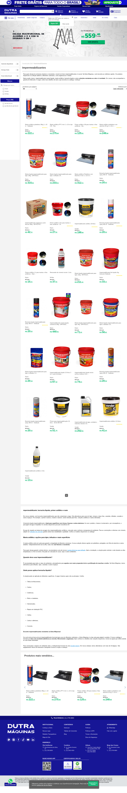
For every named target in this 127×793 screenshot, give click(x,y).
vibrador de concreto (36, 532)
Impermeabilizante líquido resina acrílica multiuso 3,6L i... (84, 373)
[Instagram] (13, 740)
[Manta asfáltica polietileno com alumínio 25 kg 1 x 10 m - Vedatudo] (111, 119)
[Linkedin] (33, 740)
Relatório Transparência (49, 734)
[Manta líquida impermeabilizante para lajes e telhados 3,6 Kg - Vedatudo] (111, 317)
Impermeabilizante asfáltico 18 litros (85, 223)
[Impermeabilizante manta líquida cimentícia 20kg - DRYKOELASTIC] (61, 317)
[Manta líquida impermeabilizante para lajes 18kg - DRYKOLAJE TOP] (36, 168)
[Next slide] (123, 36)
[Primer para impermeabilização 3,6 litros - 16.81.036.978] (61, 417)
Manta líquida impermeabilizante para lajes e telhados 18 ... (60, 174)
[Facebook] (18, 740)
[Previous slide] (3, 36)
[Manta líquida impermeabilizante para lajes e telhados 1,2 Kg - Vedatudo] (36, 367)
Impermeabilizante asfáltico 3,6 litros (110, 421)
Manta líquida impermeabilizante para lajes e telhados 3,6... (110, 323)
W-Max (52, 277)
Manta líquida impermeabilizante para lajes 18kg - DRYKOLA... (36, 174)
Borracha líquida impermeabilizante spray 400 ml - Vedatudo (110, 174)
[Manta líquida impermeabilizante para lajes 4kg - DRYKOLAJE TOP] (86, 317)
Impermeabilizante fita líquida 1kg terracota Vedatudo (109, 273)
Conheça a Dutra (47, 728)
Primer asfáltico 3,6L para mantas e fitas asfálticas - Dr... (60, 223)
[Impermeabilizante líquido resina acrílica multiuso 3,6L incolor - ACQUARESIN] (86, 367)
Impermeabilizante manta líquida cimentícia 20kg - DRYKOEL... (59, 323)
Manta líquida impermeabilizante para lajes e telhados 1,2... (36, 372)
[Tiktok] (23, 740)
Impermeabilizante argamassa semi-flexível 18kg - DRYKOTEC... (35, 223)
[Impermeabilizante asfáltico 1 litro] (36, 467)
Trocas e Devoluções (91, 734)
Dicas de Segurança (91, 737)
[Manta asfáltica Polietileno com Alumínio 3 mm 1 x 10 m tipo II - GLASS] (86, 168)
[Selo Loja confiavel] (68, 765)
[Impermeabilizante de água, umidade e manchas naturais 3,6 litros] (86, 416)
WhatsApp (112, 728)
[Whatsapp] (8, 740)
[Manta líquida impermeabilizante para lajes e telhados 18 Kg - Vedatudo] (61, 168)
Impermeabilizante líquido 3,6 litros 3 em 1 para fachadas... (60, 373)
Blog (65, 734)
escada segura (75, 646)
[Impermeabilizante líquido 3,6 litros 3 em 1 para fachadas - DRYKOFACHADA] (61, 367)
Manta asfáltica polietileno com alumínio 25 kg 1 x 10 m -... (108, 125)
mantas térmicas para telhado (76, 550)
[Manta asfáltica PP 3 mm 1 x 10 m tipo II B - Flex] (61, 119)
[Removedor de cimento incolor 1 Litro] (61, 268)
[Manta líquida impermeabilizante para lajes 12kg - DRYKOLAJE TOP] (86, 267)
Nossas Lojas (46, 731)
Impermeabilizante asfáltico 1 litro (34, 471)
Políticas (87, 728)
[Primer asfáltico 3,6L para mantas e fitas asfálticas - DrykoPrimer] (61, 219)
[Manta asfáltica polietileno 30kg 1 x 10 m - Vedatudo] (36, 119)
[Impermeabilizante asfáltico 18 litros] (86, 218)
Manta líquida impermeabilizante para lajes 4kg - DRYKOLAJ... (85, 323)
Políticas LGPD (89, 731)
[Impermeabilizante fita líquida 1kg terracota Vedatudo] (111, 268)
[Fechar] (16, 782)
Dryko (26, 129)
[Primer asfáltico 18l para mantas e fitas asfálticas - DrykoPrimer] (86, 119)
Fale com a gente (112, 731)
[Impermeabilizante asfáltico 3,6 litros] (111, 417)
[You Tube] (28, 740)
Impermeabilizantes (40, 63)
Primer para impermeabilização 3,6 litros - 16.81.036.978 (60, 422)
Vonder (77, 229)
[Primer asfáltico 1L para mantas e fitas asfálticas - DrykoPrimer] (36, 268)
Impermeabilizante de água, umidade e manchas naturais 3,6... (86, 422)
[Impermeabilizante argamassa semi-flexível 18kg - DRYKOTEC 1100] (36, 219)
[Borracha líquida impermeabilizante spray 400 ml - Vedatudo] (111, 169)
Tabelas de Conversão (70, 731)
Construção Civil (27, 63)
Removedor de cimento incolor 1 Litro (60, 272)
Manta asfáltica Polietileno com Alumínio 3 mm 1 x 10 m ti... (84, 174)
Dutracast (67, 728)
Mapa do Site (46, 737)
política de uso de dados (44, 785)
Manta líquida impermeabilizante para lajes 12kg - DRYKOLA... (85, 274)
